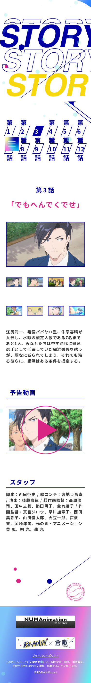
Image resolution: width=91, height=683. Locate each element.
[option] (45, 244)
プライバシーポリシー (45, 656)
